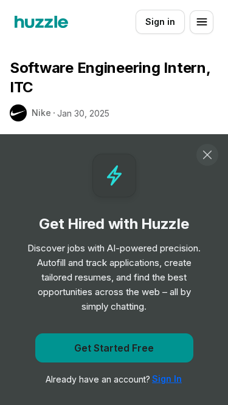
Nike (41, 112)
